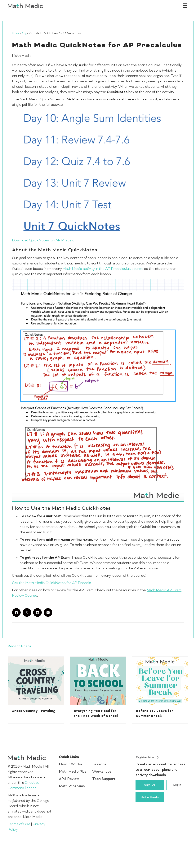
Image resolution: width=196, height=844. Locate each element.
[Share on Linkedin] (37, 612)
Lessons (99, 764)
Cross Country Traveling (33, 711)
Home (15, 33)
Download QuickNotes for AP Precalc (43, 240)
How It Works (70, 764)
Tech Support (103, 779)
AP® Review (69, 779)
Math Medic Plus (73, 772)
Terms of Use (19, 824)
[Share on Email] (48, 612)
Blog (23, 33)
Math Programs (72, 786)
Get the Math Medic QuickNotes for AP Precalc (51, 583)
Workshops (102, 772)
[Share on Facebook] (16, 612)
